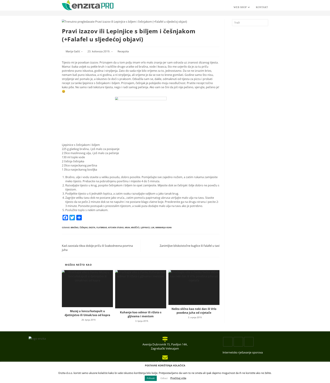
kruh (127, 227)
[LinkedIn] (249, 341)
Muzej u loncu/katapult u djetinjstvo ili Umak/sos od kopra (87, 313)
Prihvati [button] (151, 378)
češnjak (84, 227)
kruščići (135, 227)
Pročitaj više (178, 378)
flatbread (101, 227)
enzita (92, 227)
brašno (75, 227)
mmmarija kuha (163, 227)
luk (152, 227)
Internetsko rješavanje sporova (243, 352)
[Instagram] (238, 341)
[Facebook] (228, 341)
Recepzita (123, 51)
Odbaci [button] (164, 378)
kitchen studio (116, 227)
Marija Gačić (73, 51)
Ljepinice (145, 227)
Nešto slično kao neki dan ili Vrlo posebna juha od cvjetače (194, 311)
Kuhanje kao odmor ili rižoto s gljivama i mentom (140, 314)
